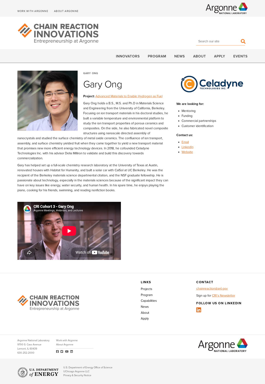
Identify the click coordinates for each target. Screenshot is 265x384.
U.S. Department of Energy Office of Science (87, 367)
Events (240, 56)
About (199, 56)
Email (185, 142)
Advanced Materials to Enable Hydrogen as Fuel (129, 96)
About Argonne (66, 11)
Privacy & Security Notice (77, 375)
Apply (219, 56)
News (179, 56)
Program (157, 56)
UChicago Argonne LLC (76, 371)
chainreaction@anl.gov (212, 288)
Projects (146, 289)
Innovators (128, 56)
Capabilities (149, 301)
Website (187, 152)
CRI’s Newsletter (223, 295)
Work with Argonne (32, 11)
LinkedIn (187, 147)
